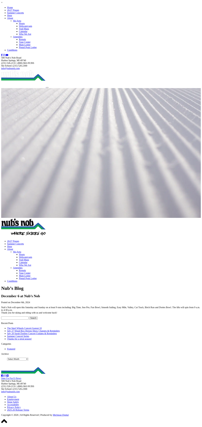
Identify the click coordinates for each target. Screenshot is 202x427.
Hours (22, 23)
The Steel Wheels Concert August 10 (24, 328)
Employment (13, 399)
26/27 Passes (13, 10)
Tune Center (24, 42)
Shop (9, 15)
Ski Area (17, 21)
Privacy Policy (14, 407)
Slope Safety (13, 402)
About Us (11, 396)
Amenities (17, 36)
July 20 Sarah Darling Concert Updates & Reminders (32, 333)
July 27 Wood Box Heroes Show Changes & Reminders (33, 331)
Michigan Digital (61, 415)
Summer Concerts (15, 13)
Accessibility (13, 404)
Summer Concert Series (18, 336)
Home (10, 7)
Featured (11, 349)
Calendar (23, 31)
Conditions (12, 50)
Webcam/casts (25, 26)
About (10, 18)
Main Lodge (24, 44)
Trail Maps (24, 28)
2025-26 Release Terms (18, 410)
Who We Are (25, 34)
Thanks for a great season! (19, 339)
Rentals (22, 39)
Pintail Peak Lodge (28, 47)
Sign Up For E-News (11, 378)
